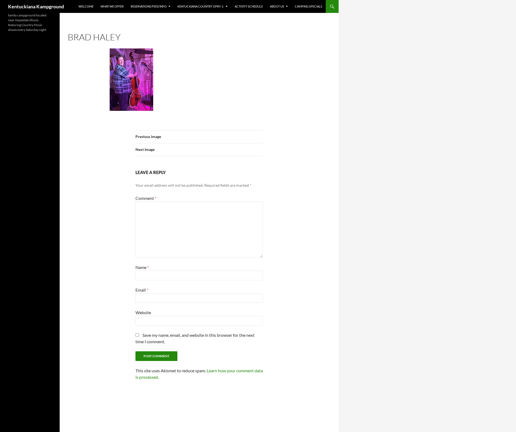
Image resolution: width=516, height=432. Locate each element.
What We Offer (112, 6)
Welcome (86, 6)
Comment (145, 198)
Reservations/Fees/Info (149, 6)
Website (143, 312)
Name (142, 267)
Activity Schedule (249, 6)
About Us (277, 6)
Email (141, 289)
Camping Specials (308, 6)
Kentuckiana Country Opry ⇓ (200, 6)
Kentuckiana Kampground (36, 6)
